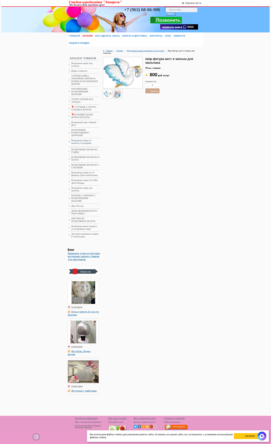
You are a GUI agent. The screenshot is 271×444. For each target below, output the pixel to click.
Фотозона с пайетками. (84, 390)
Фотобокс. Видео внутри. (79, 353)
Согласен (250, 436)
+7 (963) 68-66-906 (142, 9)
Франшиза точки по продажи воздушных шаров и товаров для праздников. (84, 256)
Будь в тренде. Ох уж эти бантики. (83, 313)
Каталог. (119, 50)
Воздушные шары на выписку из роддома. (145, 50)
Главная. (109, 50)
